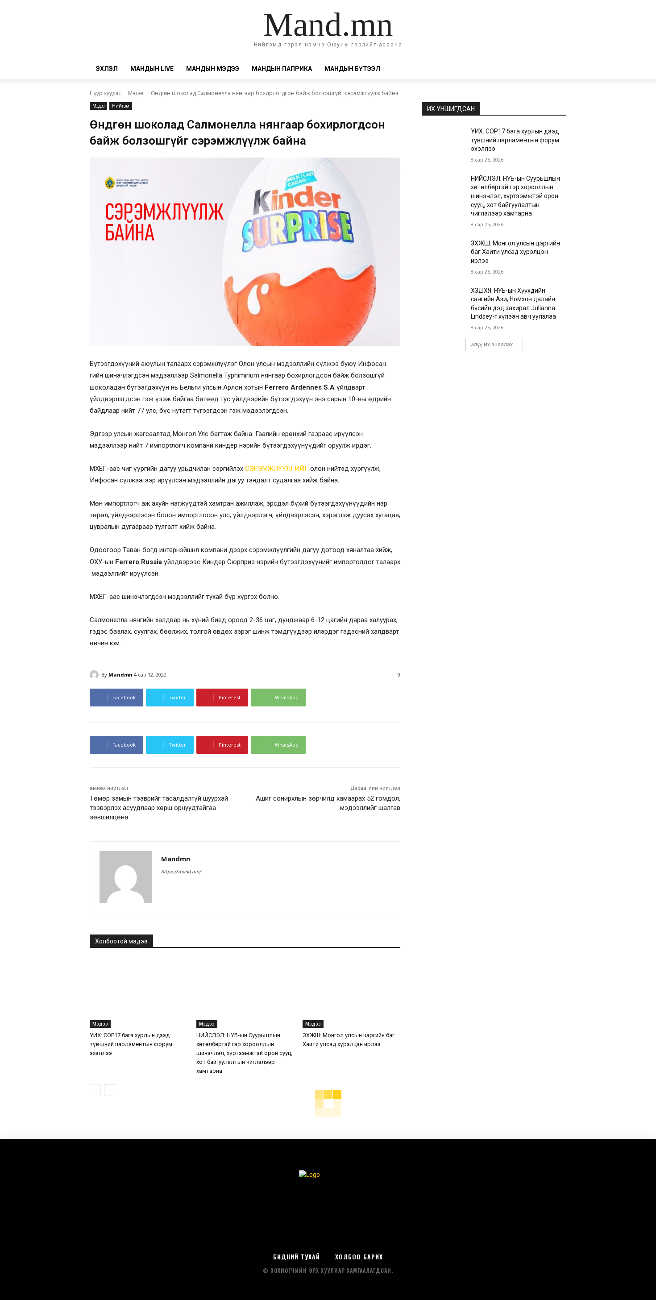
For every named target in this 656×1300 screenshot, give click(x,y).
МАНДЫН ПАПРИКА (282, 68)
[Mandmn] (95, 674)
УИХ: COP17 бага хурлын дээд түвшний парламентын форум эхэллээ (131, 1044)
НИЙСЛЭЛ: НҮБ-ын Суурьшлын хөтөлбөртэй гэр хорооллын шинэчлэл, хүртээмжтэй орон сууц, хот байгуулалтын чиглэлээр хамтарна (244, 1053)
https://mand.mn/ (181, 872)
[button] (555, 69)
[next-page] (109, 1090)
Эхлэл (107, 68)
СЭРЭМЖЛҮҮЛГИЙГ (276, 469)
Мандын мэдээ (212, 68)
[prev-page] (95, 1090)
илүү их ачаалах (491, 344)
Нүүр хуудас (105, 93)
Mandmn (120, 674)
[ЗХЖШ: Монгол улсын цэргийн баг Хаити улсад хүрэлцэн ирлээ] (351, 993)
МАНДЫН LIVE (152, 68)
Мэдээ (136, 93)
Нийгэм (120, 106)
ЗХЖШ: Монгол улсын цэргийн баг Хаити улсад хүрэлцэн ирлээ (515, 252)
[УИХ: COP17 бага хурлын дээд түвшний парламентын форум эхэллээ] (138, 993)
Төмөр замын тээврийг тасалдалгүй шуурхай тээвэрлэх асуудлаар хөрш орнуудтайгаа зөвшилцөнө (159, 807)
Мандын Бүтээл (352, 68)
